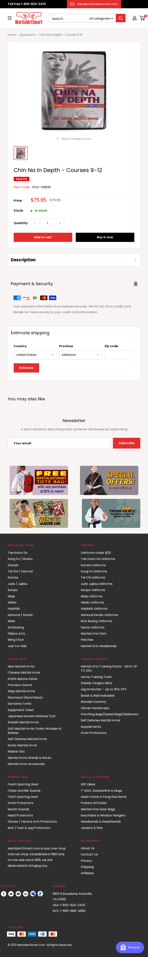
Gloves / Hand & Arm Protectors (32, 821)
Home (12, 35)
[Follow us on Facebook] (3, 894)
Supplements (91, 726)
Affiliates (87, 873)
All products (27, 35)
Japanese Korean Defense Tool (31, 716)
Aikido (12, 602)
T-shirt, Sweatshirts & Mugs (101, 790)
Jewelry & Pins (92, 828)
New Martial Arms (21, 666)
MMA (11, 621)
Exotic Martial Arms (22, 745)
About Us (87, 848)
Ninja (11, 596)
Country (20, 346)
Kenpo (13, 590)
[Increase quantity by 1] (60, 223)
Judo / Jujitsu (17, 584)
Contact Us (89, 854)
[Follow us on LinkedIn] (25, 894)
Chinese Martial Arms (24, 672)
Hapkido (14, 608)
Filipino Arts (16, 633)
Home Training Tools (96, 677)
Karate (13, 577)
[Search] (120, 18)
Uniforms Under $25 (96, 553)
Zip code (111, 346)
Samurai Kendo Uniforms (99, 615)
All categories (99, 18)
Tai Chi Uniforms (93, 577)
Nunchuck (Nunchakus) (25, 697)
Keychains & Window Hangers (103, 815)
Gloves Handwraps (95, 708)
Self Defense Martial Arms (27, 739)
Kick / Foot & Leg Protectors (29, 828)
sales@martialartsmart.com (97, 4)
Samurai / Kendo (20, 615)
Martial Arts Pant (93, 633)
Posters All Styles (94, 803)
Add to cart (43, 237)
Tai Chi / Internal (20, 571)
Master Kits (16, 751)
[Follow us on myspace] (33, 894)
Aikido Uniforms (92, 602)
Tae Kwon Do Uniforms (98, 559)
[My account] (134, 18)
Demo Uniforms (92, 627)
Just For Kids (17, 646)
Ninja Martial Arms (21, 691)
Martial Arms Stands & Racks (29, 758)
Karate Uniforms (93, 565)
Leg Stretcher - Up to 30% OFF (104, 689)
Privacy (86, 860)
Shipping (87, 867)
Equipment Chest (21, 710)
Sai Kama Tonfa (19, 703)
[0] (142, 18)
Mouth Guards (18, 809)
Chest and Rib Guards (24, 790)
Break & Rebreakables (98, 695)
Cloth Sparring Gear (23, 797)
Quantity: (21, 223)
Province (66, 346)
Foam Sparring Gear (23, 784)
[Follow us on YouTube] (18, 894)
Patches (87, 639)
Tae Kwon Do (18, 553)
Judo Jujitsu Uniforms (97, 584)
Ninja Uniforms (91, 596)
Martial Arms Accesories (26, 764)
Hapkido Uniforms (94, 608)
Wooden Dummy (93, 702)
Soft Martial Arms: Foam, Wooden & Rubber (34, 730)
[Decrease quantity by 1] (35, 223)
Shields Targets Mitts (96, 683)
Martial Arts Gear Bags (98, 809)
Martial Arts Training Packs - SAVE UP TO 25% (109, 668)
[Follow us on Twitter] (11, 894)
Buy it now (105, 237)
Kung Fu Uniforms (94, 571)
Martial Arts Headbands (99, 646)
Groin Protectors (93, 733)
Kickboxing (16, 627)
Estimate (26, 368)
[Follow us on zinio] (40, 894)
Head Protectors (20, 815)
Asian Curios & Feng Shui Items (104, 797)
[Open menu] (10, 18)
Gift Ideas (88, 784)
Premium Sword (20, 685)
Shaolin (13, 565)
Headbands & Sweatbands (101, 821)
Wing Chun (16, 639)
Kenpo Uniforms (93, 590)
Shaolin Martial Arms (23, 722)
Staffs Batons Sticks (23, 679)
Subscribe (127, 443)
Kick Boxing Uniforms (96, 621)
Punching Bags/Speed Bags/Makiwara (109, 714)
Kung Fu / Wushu (20, 559)
